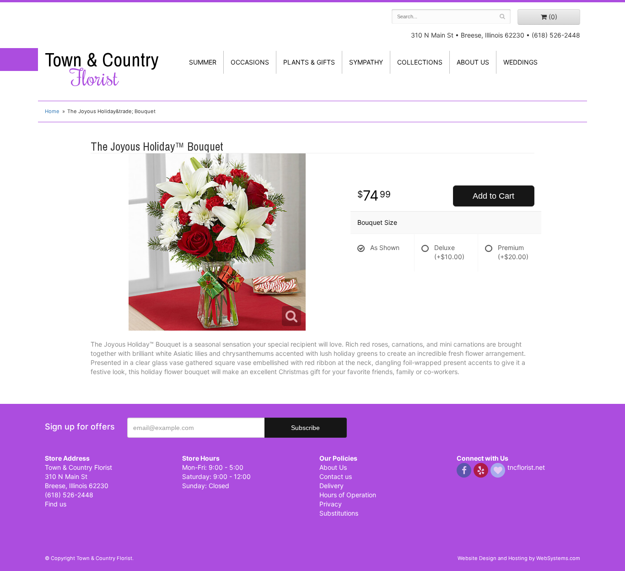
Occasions (250, 62)
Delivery (331, 485)
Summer (202, 62)
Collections (419, 62)
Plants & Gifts (309, 62)
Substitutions (338, 513)
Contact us (335, 476)
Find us (55, 504)
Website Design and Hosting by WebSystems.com (519, 558)
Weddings (520, 62)
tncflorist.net (526, 467)
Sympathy (366, 62)
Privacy (330, 504)
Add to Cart (493, 196)
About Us (333, 467)
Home (52, 111)
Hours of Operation (347, 495)
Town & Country (101, 69)
